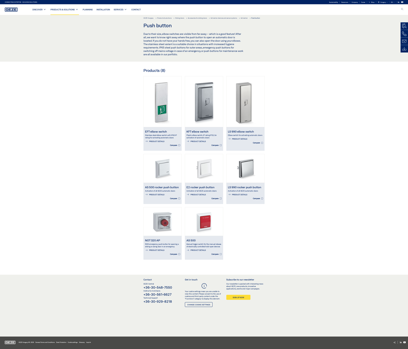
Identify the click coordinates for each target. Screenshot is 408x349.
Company (355, 2)
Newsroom (344, 2)
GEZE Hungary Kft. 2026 (26, 342)
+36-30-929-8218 (157, 301)
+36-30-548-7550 (157, 287)
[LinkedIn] (399, 2)
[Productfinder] (404, 26)
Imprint (88, 342)
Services (118, 9)
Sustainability (333, 2)
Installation (103, 9)
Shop (372, 2)
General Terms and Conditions (45, 342)
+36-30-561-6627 (157, 294)
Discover (37, 9)
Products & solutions (62, 9)
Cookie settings (73, 342)
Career (363, 2)
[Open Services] (125, 9)
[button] (383, 2)
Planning (88, 9)
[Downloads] (404, 48)
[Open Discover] (44, 9)
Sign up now (238, 297)
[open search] (402, 9)
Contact (136, 9)
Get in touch (191, 279)
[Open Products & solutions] (77, 9)
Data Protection (61, 342)
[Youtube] (402, 2)
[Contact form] (404, 41)
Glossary (82, 342)
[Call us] (404, 33)
